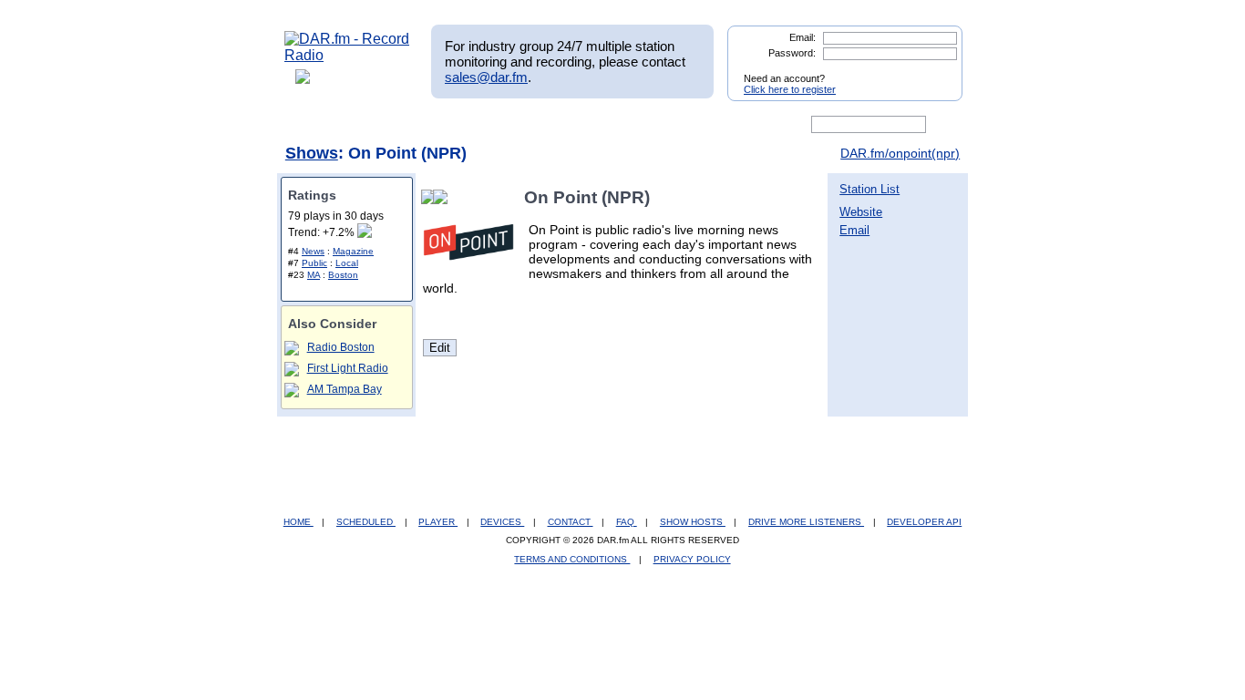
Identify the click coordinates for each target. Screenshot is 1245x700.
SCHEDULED (366, 522)
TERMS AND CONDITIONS (572, 559)
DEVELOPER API (924, 522)
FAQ (626, 522)
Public (314, 263)
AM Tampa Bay (344, 389)
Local (346, 263)
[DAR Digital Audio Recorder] (315, 125)
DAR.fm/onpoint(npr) (900, 153)
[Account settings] (710, 125)
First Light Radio (347, 368)
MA (313, 275)
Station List (869, 189)
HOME (298, 522)
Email (854, 230)
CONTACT (570, 522)
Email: (802, 37)
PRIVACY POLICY (692, 559)
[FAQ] (638, 125)
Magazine (353, 251)
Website (860, 212)
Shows (311, 153)
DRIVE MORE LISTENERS (806, 522)
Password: (792, 52)
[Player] (493, 125)
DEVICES (502, 522)
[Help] (568, 125)
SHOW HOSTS (692, 522)
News (313, 251)
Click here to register (790, 89)
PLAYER (438, 522)
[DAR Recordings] (405, 125)
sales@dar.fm (486, 77)
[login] (934, 71)
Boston (343, 275)
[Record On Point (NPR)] (444, 197)
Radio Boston (341, 347)
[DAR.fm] (347, 55)
